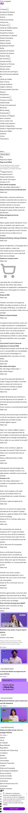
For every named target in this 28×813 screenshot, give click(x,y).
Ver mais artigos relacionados (10, 187)
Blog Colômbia (5, 745)
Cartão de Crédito (6, 776)
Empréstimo (4, 781)
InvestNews (4, 753)
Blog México (4, 748)
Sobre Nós (3, 758)
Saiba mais (3, 192)
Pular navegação (5, 1)
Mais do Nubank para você (9, 783)
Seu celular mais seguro (8, 179)
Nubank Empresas (6, 788)
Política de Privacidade (7, 768)
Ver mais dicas (5, 608)
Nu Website (4, 743)
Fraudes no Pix (5, 182)
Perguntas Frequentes (7, 763)
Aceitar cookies (14, 808)
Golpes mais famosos (7, 177)
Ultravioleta (3, 786)
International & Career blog (9, 750)
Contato (2, 765)
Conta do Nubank (6, 778)
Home (2, 740)
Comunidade (4, 760)
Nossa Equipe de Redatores (9, 771)
